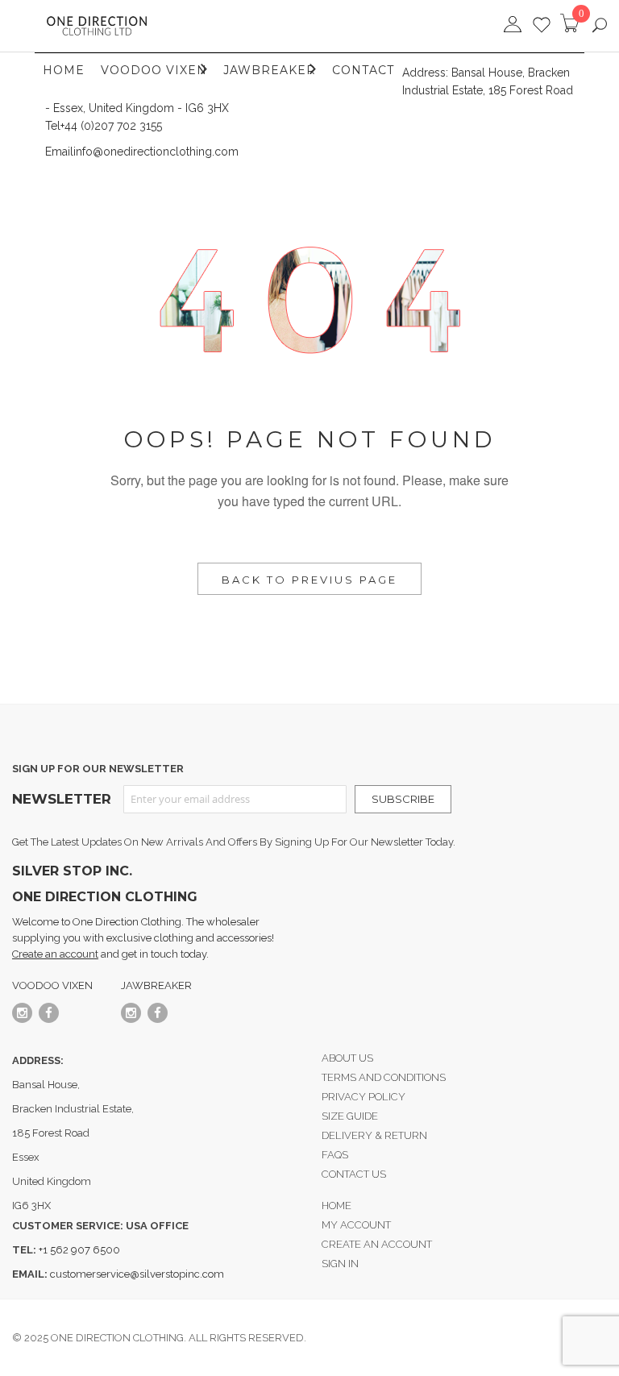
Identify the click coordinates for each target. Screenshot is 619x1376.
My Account (356, 1225)
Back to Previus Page (309, 579)
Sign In (340, 1264)
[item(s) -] (572, 29)
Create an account (55, 954)
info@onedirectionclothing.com (156, 151)
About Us (347, 1058)
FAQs (335, 1155)
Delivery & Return (374, 1135)
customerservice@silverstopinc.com (137, 1274)
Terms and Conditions (384, 1077)
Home (336, 1205)
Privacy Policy (363, 1097)
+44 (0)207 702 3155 (111, 125)
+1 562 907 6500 (78, 1250)
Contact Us (354, 1174)
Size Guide (350, 1116)
